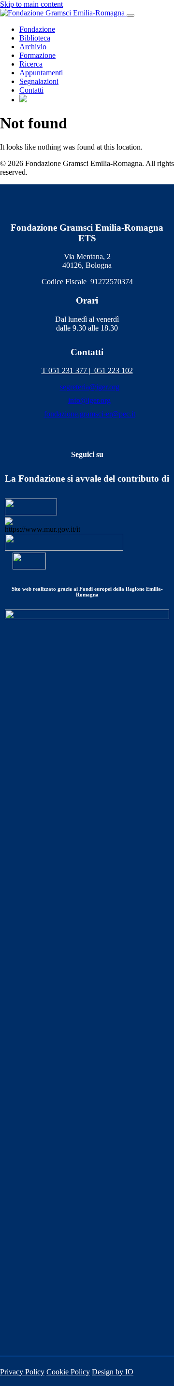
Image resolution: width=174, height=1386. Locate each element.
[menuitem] (23, 100)
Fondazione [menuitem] (37, 29)
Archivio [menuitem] (32, 46)
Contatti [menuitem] (31, 90)
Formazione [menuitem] (37, 55)
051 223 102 (113, 370)
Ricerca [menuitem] (31, 64)
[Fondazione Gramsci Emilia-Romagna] (63, 13)
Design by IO (112, 1372)
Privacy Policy (22, 1372)
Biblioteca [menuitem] (34, 38)
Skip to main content (31, 4)
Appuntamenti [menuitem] (41, 73)
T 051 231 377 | (68, 370)
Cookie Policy (68, 1372)
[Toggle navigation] (130, 15)
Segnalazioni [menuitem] (38, 81)
